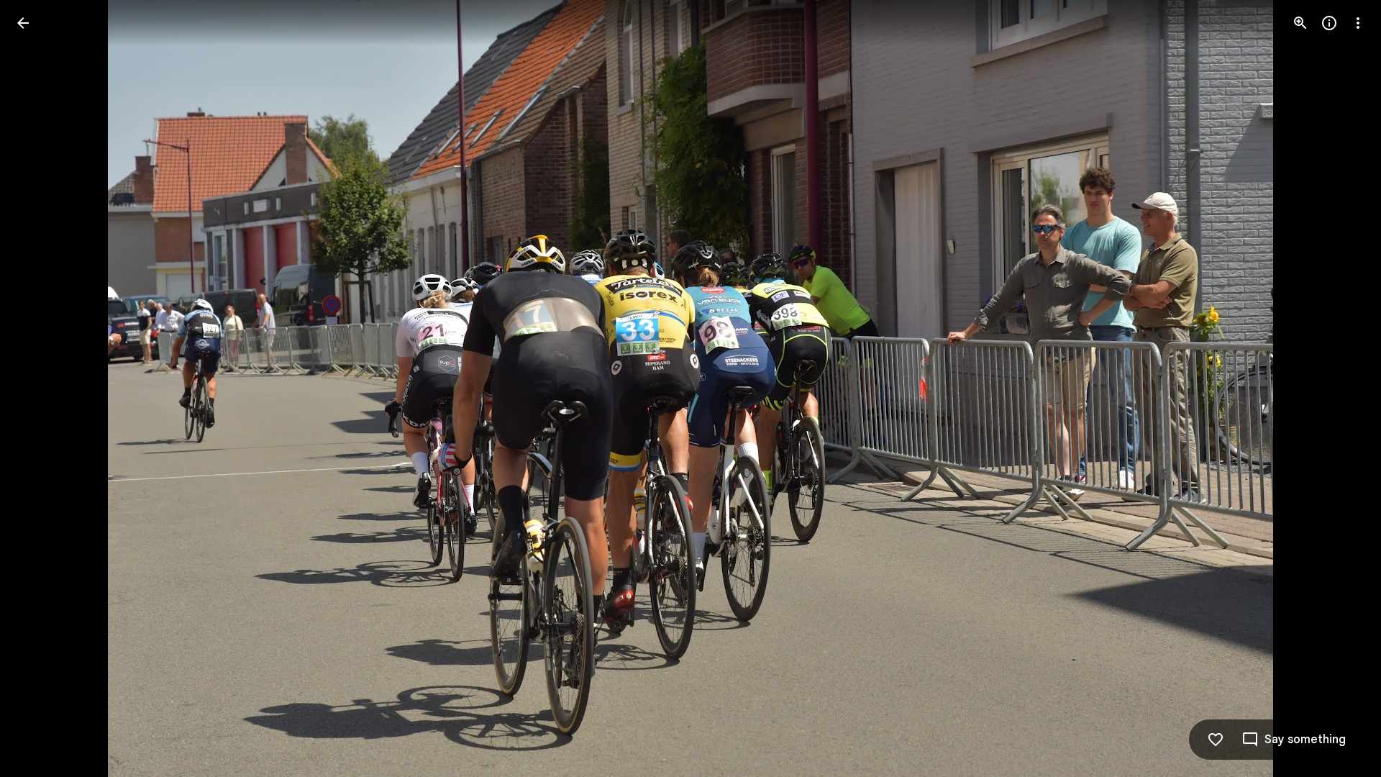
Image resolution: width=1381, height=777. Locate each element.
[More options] (1358, 23)
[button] (40, 388)
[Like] (1215, 739)
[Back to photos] (23, 23)
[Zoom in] (1300, 23)
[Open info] (1329, 23)
